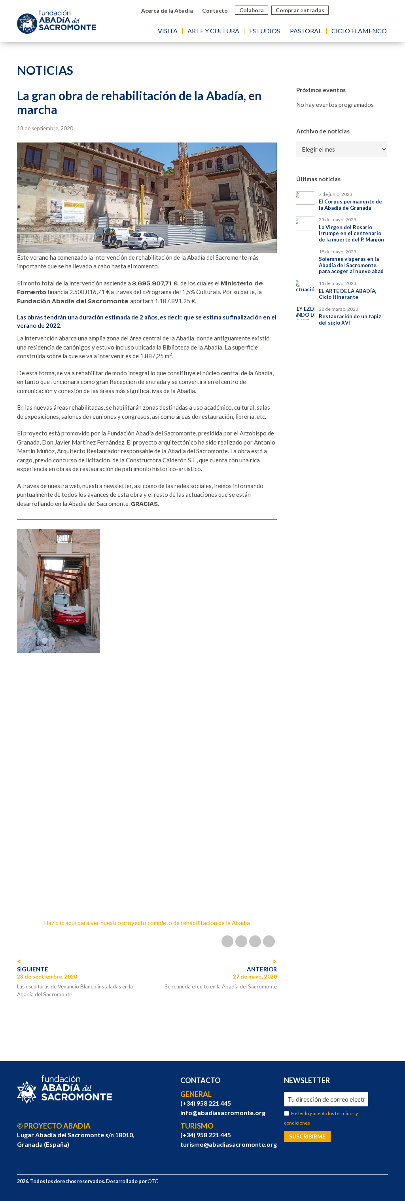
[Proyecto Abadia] (64, 1089)
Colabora (251, 10)
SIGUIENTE (32, 969)
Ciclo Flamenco (359, 31)
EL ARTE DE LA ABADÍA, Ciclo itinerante (348, 294)
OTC (153, 1181)
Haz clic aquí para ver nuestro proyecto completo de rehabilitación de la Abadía (147, 922)
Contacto (215, 10)
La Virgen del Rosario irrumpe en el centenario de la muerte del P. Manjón (351, 233)
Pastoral (306, 31)
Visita (168, 31)
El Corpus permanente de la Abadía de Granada (350, 205)
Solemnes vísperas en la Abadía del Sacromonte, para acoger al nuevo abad (351, 265)
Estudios (264, 31)
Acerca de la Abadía (167, 10)
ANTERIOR (261, 969)
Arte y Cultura (213, 31)
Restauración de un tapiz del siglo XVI (350, 320)
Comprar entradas (300, 10)
